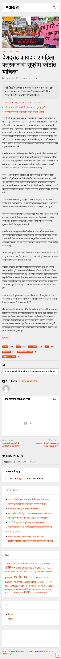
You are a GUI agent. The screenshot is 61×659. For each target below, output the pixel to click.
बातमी (7, 338)
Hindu (31, 578)
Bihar (48, 564)
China (18, 568)
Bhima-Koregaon (38, 564)
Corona (37, 567)
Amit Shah (17, 563)
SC (26, 589)
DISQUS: (33, 462)
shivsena (31, 589)
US (28, 592)
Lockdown (27, 582)
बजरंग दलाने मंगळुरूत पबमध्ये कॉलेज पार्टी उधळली (23, 102)
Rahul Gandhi (16, 589)
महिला (10, 619)
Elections (40, 572)
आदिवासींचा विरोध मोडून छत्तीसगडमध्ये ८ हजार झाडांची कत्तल (30, 513)
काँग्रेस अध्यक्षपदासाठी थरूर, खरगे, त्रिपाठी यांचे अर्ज (27, 504)
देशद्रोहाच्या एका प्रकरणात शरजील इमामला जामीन (26, 508)
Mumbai (8, 586)
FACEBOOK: (22, 462)
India (36, 578)
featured (20, 576)
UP (25, 592)
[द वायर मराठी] (10, 10)
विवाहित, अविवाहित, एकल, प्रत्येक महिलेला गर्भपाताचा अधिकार (30, 541)
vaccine (33, 592)
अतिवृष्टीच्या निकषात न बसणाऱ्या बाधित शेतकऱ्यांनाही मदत (28, 518)
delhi (26, 572)
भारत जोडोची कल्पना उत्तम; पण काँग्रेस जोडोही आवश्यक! (28, 499)
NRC (43, 586)
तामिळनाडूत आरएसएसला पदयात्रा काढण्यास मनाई (26, 536)
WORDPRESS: (9, 462)
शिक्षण (10, 614)
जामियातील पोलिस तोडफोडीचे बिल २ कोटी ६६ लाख (24, 112)
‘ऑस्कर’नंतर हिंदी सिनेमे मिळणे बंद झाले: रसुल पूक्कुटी (25, 107)
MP (50, 582)
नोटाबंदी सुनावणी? (14, 531)
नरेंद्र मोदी (40, 592)
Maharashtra (38, 582)
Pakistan (49, 586)
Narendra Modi (28, 585)
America (8, 564)
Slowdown (40, 589)
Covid (21, 572)
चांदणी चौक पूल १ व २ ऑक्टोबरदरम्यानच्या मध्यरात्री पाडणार (30, 527)
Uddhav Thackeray (17, 593)
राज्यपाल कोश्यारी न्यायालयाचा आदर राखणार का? (47, 445)
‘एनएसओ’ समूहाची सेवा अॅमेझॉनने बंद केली (11, 445)
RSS (23, 589)
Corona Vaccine (46, 568)
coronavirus (11, 571)
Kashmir (18, 581)
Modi (47, 582)
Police (7, 589)
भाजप (46, 592)
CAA (13, 568)
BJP (8, 567)
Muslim (15, 586)
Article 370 (27, 564)
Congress (26, 567)
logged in (21, 478)
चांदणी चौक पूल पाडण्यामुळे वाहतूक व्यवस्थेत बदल (26, 522)
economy (32, 572)
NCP (39, 586)
